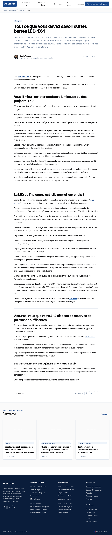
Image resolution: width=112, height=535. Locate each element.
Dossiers (89, 499)
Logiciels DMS (63, 493)
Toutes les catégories (37, 493)
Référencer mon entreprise (97, 4)
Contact (88, 518)
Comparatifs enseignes (94, 490)
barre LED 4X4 (23, 76)
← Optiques (20, 393)
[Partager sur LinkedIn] (86, 393)
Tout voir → (105, 414)
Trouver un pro (26, 4)
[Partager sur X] (91, 393)
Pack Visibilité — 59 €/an (38, 510)
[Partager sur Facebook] (96, 393)
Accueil (5, 10)
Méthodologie (35, 499)
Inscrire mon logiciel (65, 507)
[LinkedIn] (5, 507)
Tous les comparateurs (66, 490)
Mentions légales (91, 521)
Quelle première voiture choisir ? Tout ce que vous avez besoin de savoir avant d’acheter (55, 450)
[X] (9, 507)
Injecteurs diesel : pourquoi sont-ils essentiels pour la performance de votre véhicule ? (19, 450)
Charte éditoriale (91, 515)
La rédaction (90, 512)
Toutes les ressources (93, 487)
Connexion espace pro (38, 513)
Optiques (21, 10)
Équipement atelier (64, 499)
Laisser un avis (35, 496)
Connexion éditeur (64, 510)
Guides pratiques (92, 496)
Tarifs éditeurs (63, 513)
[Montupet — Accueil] (10, 4)
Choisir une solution (42, 4)
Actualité (89, 493)
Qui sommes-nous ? (92, 509)
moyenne (73, 298)
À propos (70, 4)
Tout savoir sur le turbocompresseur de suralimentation (88, 450)
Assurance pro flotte (65, 496)
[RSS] (14, 507)
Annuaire (81, 4)
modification (90, 336)
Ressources (58, 4)
